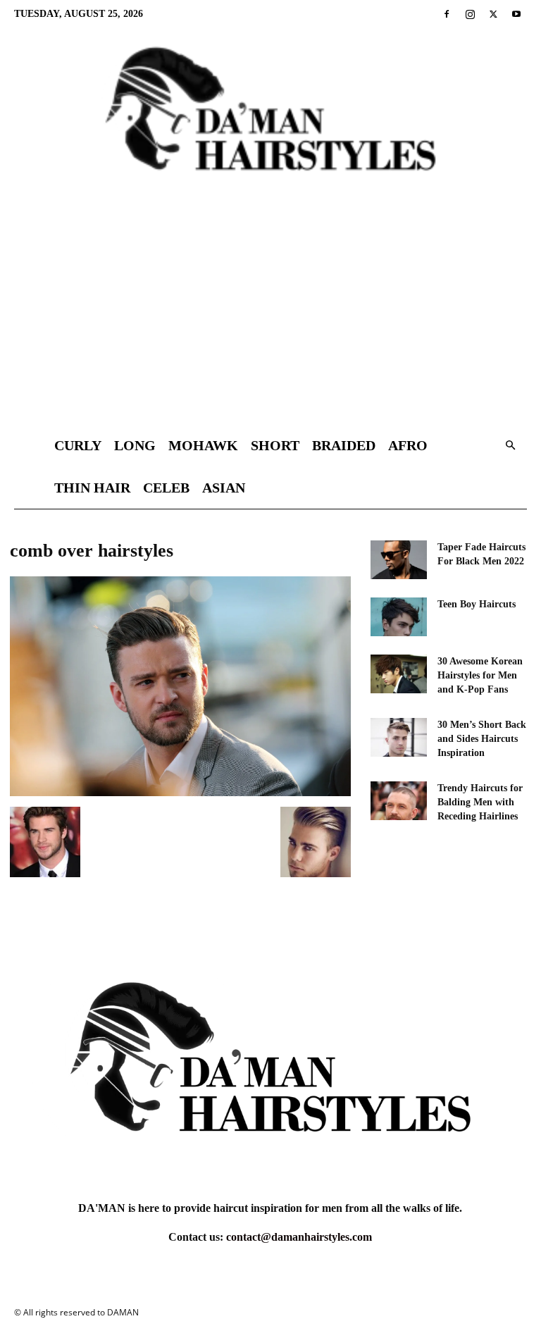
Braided (343, 445)
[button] (510, 445)
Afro (408, 445)
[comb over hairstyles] (180, 792)
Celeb (166, 487)
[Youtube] (516, 14)
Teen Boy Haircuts (476, 604)
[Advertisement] (270, 318)
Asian (223, 487)
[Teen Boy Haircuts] (399, 616)
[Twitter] (493, 14)
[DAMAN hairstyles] (270, 120)
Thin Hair (92, 487)
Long (135, 445)
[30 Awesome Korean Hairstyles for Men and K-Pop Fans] (399, 674)
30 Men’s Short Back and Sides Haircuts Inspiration (481, 738)
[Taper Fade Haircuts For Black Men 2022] (399, 559)
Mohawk (203, 445)
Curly (77, 445)
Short (275, 445)
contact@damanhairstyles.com (299, 1237)
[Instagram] (469, 14)
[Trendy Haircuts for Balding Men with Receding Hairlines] (399, 800)
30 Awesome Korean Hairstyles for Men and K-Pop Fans (480, 675)
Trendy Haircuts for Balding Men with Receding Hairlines (480, 802)
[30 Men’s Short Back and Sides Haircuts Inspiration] (399, 737)
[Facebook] (446, 14)
